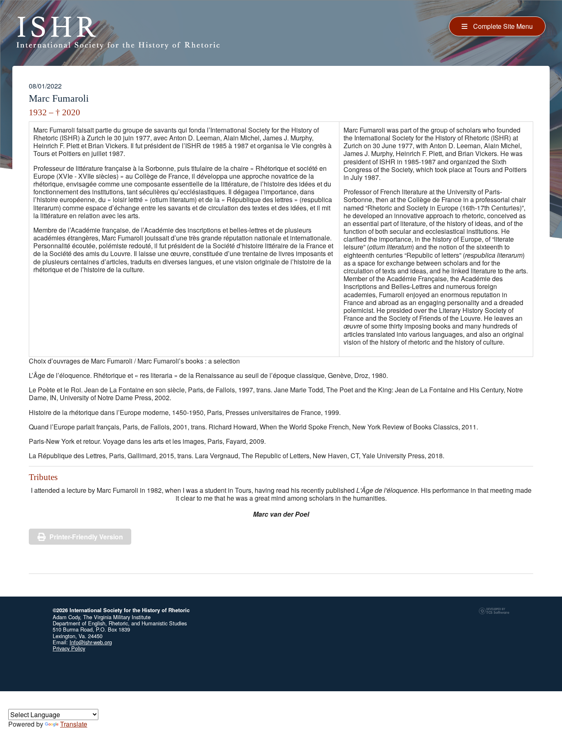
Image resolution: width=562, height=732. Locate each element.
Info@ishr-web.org (91, 642)
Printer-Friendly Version (86, 536)
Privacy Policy (69, 648)
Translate (73, 724)
